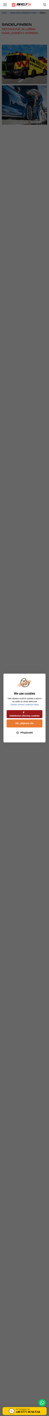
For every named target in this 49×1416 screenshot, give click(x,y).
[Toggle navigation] (5, 5)
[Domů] (21, 5)
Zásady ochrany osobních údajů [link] (24, 704)
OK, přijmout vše (24, 723)
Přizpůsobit (26, 732)
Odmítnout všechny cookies (24, 715)
